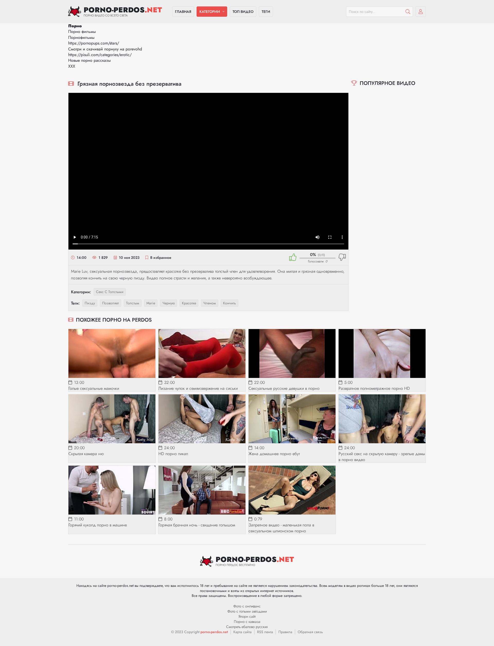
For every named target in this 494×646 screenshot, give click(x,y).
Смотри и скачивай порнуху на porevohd (105, 49)
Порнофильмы (81, 37)
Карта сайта (242, 631)
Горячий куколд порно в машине (97, 525)
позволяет (110, 303)
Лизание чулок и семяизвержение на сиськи (198, 388)
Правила (285, 631)
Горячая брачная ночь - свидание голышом (196, 525)
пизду (90, 303)
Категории (209, 11)
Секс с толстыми (109, 291)
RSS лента (265, 631)
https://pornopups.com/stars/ (93, 43)
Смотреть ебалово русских (247, 626)
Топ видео (243, 11)
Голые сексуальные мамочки (93, 388)
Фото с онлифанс (247, 606)
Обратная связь (310, 631)
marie (150, 303)
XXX (71, 66)
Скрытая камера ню (86, 454)
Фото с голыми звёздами (247, 611)
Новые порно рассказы (89, 60)
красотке (189, 303)
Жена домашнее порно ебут (274, 454)
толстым (132, 303)
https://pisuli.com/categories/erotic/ (100, 55)
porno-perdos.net (214, 631)
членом (209, 303)
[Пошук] (408, 11)
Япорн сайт (247, 616)
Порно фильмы (82, 31)
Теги (266, 11)
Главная (183, 11)
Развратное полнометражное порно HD (374, 388)
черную (168, 303)
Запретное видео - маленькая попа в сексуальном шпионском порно (281, 528)
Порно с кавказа (247, 621)
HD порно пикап (173, 454)
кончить (229, 303)
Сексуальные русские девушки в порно (284, 388)
